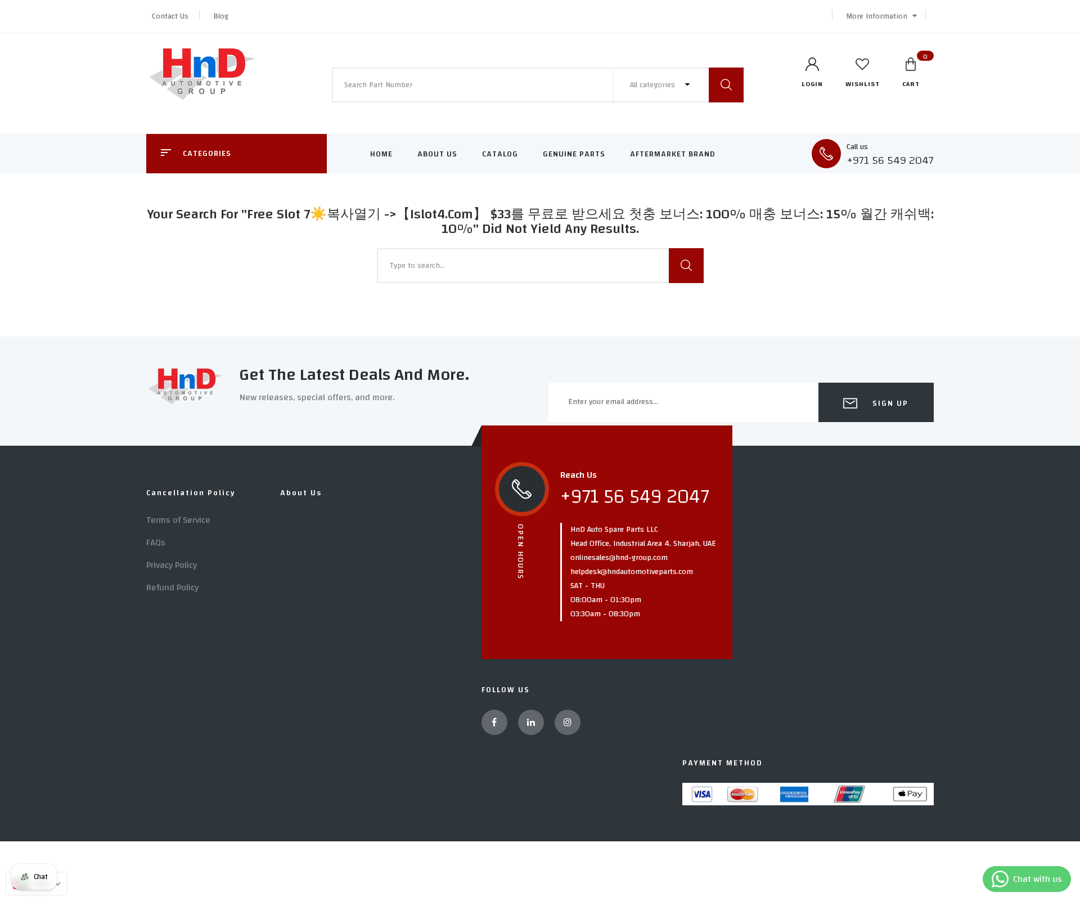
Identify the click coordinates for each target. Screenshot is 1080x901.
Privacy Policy (171, 565)
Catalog (500, 154)
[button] (878, 16)
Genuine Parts (574, 154)
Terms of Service (178, 520)
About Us (437, 154)
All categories (653, 85)
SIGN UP (889, 403)
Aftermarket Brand (673, 154)
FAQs (155, 542)
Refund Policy (172, 587)
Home (381, 154)
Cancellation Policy (191, 493)
